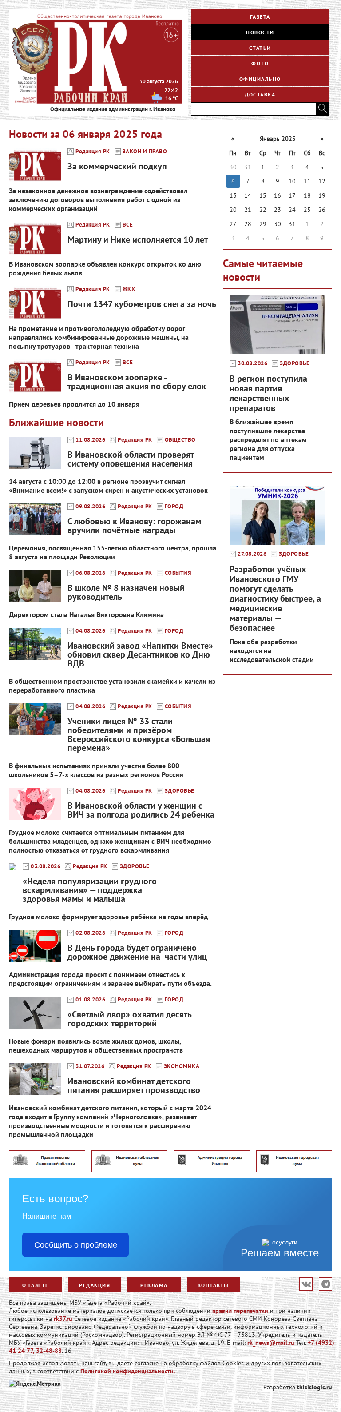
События (178, 573)
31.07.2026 (89, 1066)
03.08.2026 (45, 866)
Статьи (260, 47)
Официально (260, 79)
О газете (35, 1285)
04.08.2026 (90, 631)
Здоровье (179, 791)
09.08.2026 (90, 506)
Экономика (182, 1066)
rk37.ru (63, 1319)
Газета (260, 16)
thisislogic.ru (314, 1387)
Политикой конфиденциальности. (127, 1371)
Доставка (260, 94)
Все (128, 225)
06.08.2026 (90, 573)
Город (174, 506)
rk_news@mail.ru (270, 1343)
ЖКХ (129, 289)
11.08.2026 (90, 440)
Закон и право (145, 151)
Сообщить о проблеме (75, 1244)
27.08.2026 (252, 554)
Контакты (213, 1285)
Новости (260, 32)
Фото (260, 63)
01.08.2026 (90, 1000)
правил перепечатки (240, 1311)
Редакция (94, 1285)
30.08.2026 (252, 363)
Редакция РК (92, 151)
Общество (180, 440)
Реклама (154, 1285)
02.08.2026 (90, 933)
